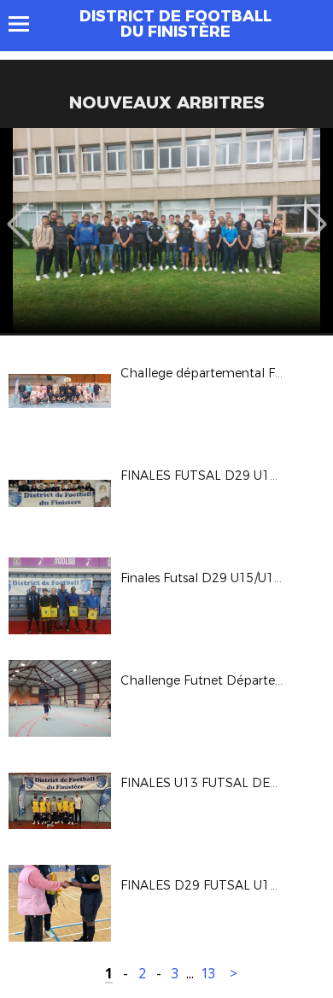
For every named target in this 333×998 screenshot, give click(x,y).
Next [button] (315, 211)
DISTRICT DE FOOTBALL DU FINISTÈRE (175, 24)
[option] (166, 230)
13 (208, 974)
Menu (27, 24)
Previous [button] (18, 211)
